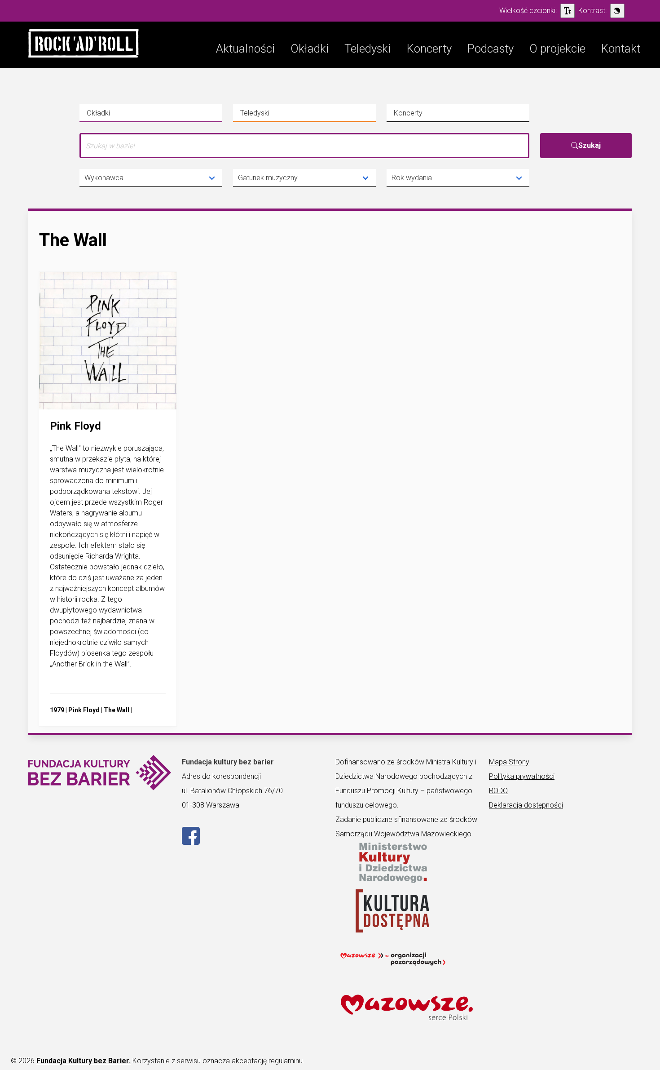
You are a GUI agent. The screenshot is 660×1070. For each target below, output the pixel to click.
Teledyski (269, 115)
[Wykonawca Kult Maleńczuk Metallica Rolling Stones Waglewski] (150, 178)
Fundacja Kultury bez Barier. (83, 1061)
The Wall (116, 710)
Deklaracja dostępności (526, 805)
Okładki (115, 115)
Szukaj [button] (589, 145)
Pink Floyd (84, 710)
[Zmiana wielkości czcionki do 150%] (567, 11)
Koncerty (422, 115)
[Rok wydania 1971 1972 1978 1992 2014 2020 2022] (458, 178)
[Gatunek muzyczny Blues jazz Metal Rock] (304, 178)
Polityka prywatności (521, 776)
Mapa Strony (509, 762)
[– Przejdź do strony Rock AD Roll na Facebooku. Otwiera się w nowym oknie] (191, 842)
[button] (83, 45)
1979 (57, 710)
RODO (498, 790)
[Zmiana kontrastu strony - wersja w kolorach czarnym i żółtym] (617, 11)
